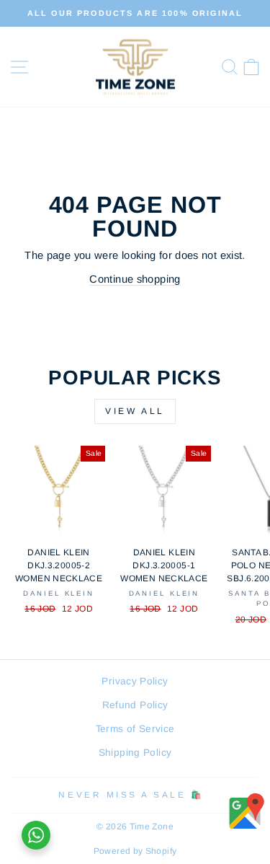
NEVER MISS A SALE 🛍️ (131, 794)
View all (135, 411)
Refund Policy (135, 705)
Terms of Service (135, 728)
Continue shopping (134, 279)
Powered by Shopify (135, 851)
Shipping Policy (135, 752)
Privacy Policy (135, 681)
